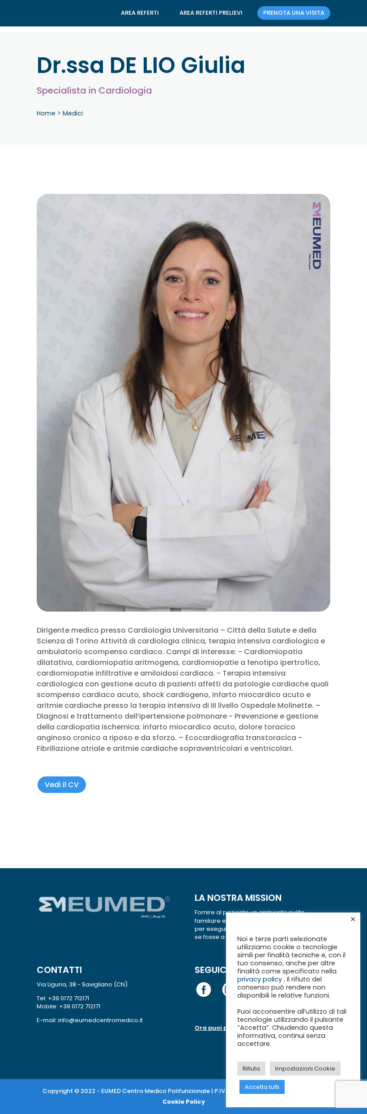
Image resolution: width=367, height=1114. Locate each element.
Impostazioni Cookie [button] (305, 1068)
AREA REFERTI (140, 13)
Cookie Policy (183, 1101)
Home (46, 113)
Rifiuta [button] (251, 1068)
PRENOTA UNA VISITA (293, 13)
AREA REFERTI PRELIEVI (211, 13)
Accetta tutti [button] (262, 1087)
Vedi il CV (62, 785)
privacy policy (260, 979)
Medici (73, 113)
